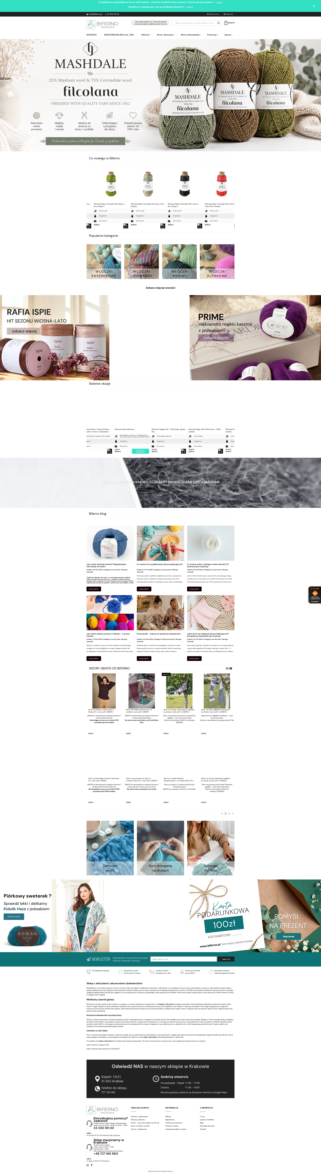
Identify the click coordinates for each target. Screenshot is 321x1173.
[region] (160, 95)
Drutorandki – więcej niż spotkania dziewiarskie (159, 634)
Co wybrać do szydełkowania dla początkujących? (160, 564)
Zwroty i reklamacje (139, 1129)
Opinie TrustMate (207, 1120)
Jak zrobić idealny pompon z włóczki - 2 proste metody (108, 635)
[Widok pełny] (230, 668)
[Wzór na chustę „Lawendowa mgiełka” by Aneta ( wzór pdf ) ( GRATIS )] (179, 691)
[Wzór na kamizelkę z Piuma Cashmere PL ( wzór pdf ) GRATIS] (104, 759)
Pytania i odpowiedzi (139, 1116)
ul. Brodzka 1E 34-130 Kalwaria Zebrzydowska (103, 1135)
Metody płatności (138, 1120)
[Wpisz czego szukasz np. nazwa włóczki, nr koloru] (218, 23)
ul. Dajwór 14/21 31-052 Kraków (98, 1161)
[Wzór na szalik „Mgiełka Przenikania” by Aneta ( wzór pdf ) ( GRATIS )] (217, 691)
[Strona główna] (102, 24)
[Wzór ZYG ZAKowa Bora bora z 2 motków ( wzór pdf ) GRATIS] (142, 691)
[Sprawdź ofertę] (210, 848)
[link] (160, 95)
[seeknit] (255, 337)
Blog (201, 1123)
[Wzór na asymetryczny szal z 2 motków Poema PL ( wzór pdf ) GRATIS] (142, 759)
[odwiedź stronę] (160, 848)
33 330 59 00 (113, 14)
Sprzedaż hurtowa (207, 1126)
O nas (202, 1116)
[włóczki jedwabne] (141, 261)
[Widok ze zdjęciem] (227, 668)
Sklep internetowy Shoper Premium (160, 1171)
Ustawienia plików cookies (175, 1129)
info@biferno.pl (95, 14)
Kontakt (203, 1129)
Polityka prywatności (173, 1123)
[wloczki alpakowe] (217, 261)
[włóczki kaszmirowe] (104, 261)
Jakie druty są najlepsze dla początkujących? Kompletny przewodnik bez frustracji (208, 635)
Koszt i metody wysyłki (140, 1126)
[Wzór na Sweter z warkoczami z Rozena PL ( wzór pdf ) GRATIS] (104, 691)
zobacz (219, 2)
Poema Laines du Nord (147, 787)
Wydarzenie (166, 639)
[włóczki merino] (179, 261)
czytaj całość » (93, 589)
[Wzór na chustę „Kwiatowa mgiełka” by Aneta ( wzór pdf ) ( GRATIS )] (217, 759)
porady (113, 570)
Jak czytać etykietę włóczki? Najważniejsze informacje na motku (106, 565)
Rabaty (168, 1116)
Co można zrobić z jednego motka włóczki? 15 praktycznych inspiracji (207, 565)
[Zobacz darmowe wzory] (110, 848)
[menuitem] (93, 35)
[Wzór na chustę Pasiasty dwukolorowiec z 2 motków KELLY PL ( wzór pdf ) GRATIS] (179, 759)
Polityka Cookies (172, 1126)
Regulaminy (170, 1120)
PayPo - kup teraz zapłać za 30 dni (145, 1123)
